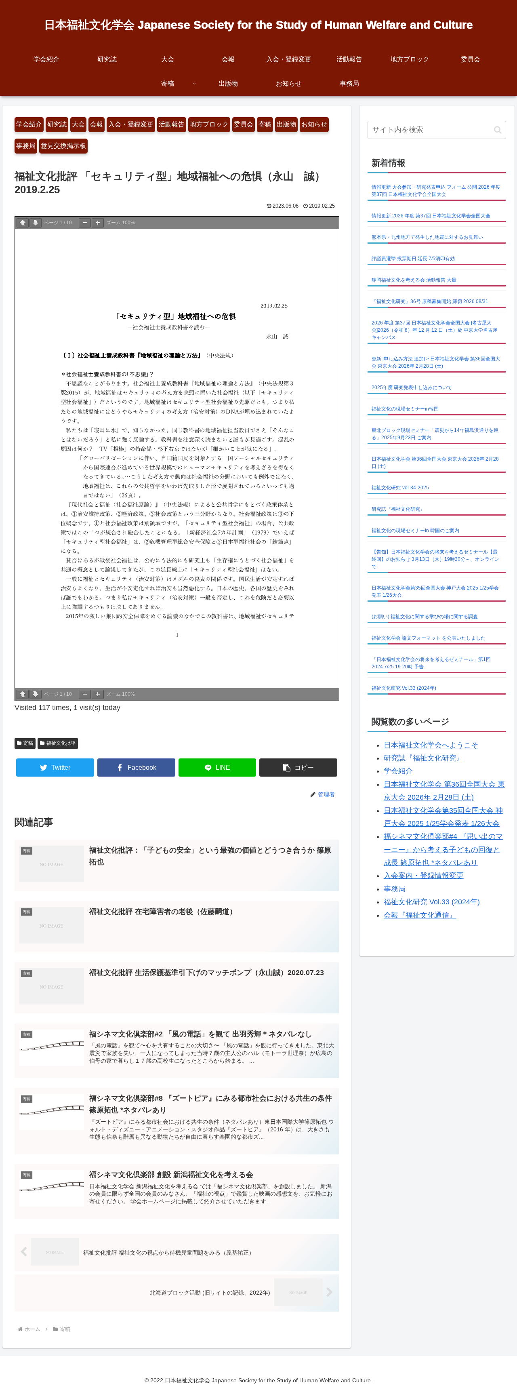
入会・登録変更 (130, 124)
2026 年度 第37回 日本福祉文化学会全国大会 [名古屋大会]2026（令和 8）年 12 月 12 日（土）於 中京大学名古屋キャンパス (435, 330)
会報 (96, 124)
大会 (78, 124)
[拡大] (98, 222)
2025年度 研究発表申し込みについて (412, 387)
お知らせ (314, 124)
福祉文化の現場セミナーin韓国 (405, 409)
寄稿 (264, 124)
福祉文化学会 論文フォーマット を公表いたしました (428, 638)
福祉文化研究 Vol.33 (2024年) (404, 688)
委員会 (243, 124)
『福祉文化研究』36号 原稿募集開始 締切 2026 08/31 (430, 301)
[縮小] (85, 222)
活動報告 (172, 124)
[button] (298, 767)
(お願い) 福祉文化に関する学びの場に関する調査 (425, 616)
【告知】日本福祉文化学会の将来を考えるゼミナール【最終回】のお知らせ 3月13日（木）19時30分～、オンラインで (435, 559)
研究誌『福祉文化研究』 (398, 509)
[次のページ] (35, 222)
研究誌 (57, 124)
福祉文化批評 (61, 743)
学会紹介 (29, 124)
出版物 (286, 124)
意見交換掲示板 (63, 145)
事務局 (26, 145)
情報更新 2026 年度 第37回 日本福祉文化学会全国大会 (431, 216)
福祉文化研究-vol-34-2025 (400, 488)
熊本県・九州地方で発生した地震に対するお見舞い (427, 237)
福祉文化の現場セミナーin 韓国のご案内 (415, 530)
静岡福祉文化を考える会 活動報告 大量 (414, 280)
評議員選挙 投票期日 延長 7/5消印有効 (413, 258)
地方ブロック (209, 124)
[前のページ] (23, 222)
